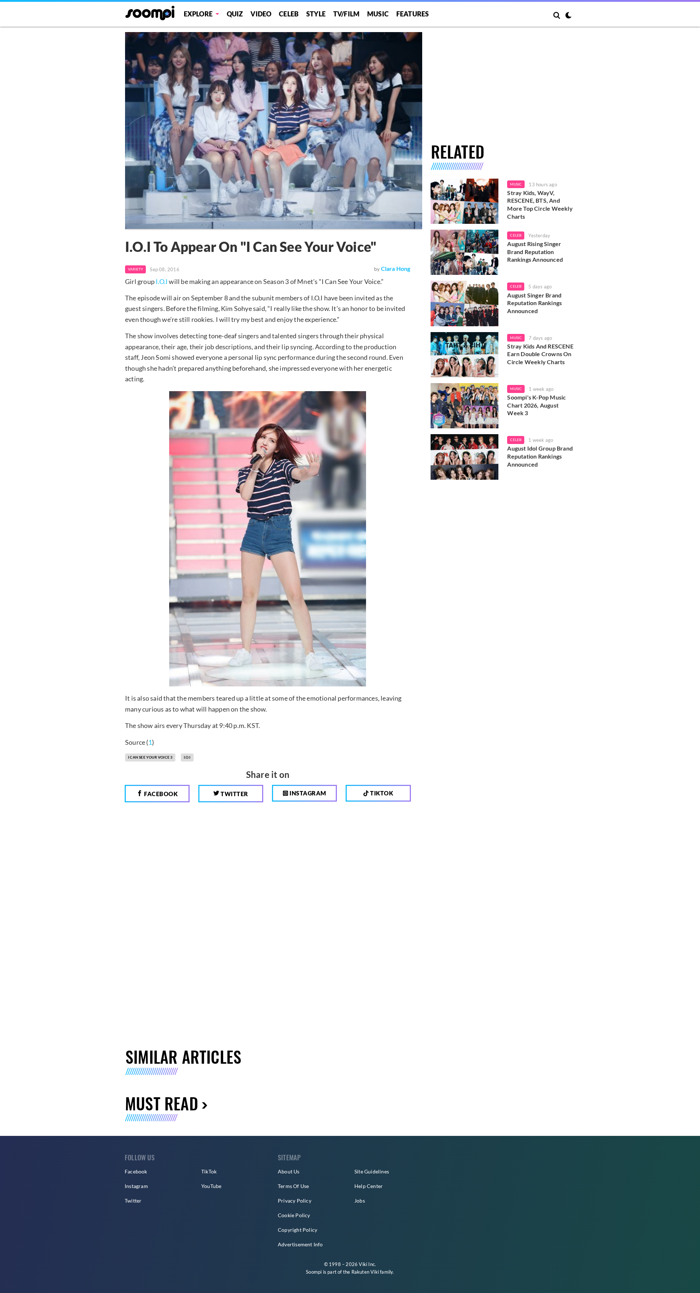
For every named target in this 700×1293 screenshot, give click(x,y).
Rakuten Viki (365, 1272)
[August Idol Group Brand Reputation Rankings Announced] (465, 456)
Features (412, 14)
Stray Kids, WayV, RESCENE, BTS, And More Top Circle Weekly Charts (539, 204)
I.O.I (162, 281)
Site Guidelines (371, 1171)
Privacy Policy (294, 1200)
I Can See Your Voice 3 (150, 757)
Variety (135, 269)
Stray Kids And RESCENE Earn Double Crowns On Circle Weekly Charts (540, 354)
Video (260, 14)
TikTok (209, 1171)
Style (316, 14)
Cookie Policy (294, 1215)
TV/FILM (346, 14)
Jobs (359, 1200)
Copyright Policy (297, 1230)
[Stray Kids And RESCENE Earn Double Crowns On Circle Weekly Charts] (465, 354)
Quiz (235, 14)
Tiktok (381, 793)
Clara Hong (396, 268)
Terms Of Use (293, 1186)
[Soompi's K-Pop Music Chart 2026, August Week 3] (465, 405)
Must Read (161, 1103)
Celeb (289, 14)
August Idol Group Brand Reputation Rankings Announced (540, 456)
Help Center (368, 1186)
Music (378, 14)
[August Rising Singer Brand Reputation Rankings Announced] (465, 252)
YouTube (211, 1186)
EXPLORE (198, 14)
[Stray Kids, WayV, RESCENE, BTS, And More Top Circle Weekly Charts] (465, 201)
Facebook (160, 793)
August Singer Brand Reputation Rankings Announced (534, 303)
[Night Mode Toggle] (568, 16)
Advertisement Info (300, 1244)
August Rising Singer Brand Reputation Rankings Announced (535, 251)
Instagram (307, 793)
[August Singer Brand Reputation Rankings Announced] (465, 303)
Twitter (233, 793)
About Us (289, 1171)
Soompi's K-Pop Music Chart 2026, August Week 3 (536, 405)
